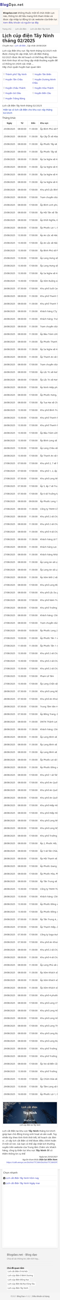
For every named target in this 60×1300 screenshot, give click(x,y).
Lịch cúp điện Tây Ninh (18, 1288)
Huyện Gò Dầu (13, 93)
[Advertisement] (30, 1216)
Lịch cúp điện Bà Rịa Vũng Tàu (21, 1283)
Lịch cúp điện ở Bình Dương (20, 1275)
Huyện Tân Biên (42, 74)
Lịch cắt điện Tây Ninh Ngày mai (22, 1183)
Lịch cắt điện (20, 45)
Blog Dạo (21, 1296)
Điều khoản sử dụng (40, 1296)
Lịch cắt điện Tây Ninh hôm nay (22, 1177)
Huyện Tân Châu (14, 79)
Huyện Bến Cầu (42, 93)
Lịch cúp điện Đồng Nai (18, 1279)
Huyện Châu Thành (15, 87)
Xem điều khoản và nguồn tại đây (21, 22)
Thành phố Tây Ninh (16, 74)
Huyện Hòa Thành (44, 87)
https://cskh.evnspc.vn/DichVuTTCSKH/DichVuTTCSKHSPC (32, 1162)
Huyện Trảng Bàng (15, 98)
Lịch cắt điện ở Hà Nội (18, 1271)
